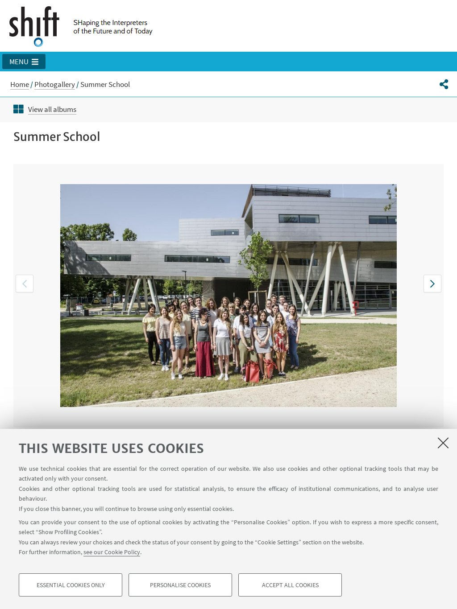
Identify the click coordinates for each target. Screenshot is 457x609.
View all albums (52, 109)
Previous (24, 283)
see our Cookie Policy (111, 552)
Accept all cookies (290, 585)
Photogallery (54, 84)
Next (432, 283)
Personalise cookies (180, 585)
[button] (24, 61)
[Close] (443, 443)
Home (19, 84)
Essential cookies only (71, 585)
